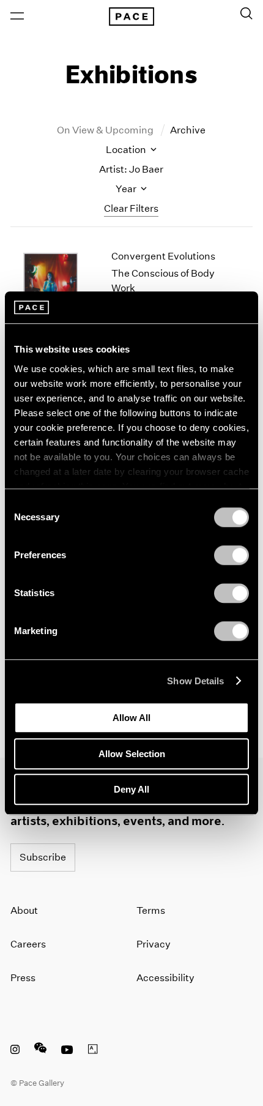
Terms (150, 910)
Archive (188, 130)
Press (22, 978)
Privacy (153, 944)
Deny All (131, 789)
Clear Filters (131, 208)
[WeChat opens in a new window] (40, 1051)
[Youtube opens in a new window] (67, 1051)
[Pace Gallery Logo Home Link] (131, 16)
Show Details (195, 681)
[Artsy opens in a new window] (93, 1051)
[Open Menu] (17, 16)
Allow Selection (131, 754)
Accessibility (165, 978)
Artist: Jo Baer (131, 169)
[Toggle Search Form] (246, 13)
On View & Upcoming (106, 130)
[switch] (231, 555)
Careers (28, 944)
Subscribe (43, 857)
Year (127, 189)
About (24, 910)
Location (127, 149)
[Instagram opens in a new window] (15, 1051)
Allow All (131, 717)
